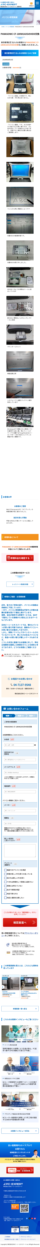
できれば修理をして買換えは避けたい (20, 882)
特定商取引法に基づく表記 (11, 1239)
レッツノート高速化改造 (20, 584)
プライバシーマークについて (28, 1239)
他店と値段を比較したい (15, 898)
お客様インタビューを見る (20, 1131)
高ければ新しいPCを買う (15, 878)
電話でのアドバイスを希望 (16, 870)
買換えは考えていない (15, 886)
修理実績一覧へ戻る (20, 1009)
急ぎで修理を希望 (13, 890)
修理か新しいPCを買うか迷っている (19, 874)
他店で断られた (12, 894)
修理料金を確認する (20, 557)
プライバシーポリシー (26, 1237)
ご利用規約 (7, 1237)
